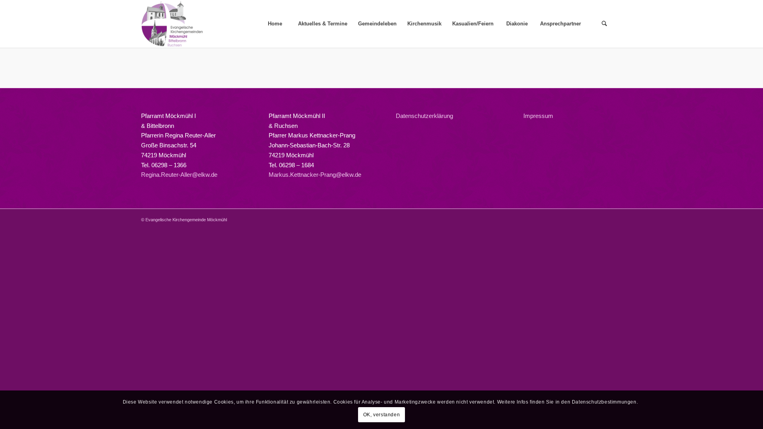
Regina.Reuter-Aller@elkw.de (179, 174)
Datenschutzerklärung (424, 115)
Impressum (538, 115)
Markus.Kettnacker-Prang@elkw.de (315, 174)
